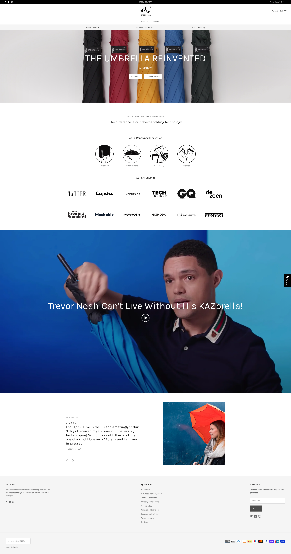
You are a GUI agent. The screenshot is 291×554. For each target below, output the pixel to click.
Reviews (144, 522)
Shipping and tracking (150, 502)
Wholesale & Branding (150, 510)
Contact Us (145, 489)
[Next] (72, 460)
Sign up (256, 508)
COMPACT (135, 76)
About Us (144, 21)
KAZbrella (14, 547)
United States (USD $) (277, 2)
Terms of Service (147, 518)
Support (156, 21)
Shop (134, 21)
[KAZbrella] (145, 11)
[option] (145, 433)
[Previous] (66, 460)
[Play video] (145, 317)
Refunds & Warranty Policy (151, 493)
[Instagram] (12, 2)
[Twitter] (5, 2)
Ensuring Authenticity (149, 514)
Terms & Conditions (149, 497)
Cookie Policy (146, 506)
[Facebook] (8, 2)
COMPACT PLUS (153, 76)
